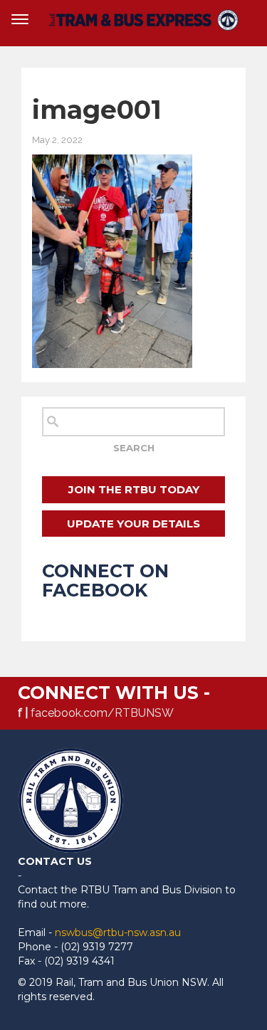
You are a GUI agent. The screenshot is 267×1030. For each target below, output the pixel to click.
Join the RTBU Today (133, 489)
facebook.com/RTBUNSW (102, 713)
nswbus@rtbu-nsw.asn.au (118, 932)
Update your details (133, 523)
